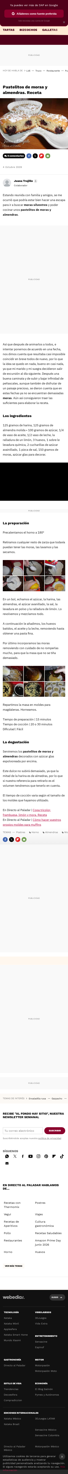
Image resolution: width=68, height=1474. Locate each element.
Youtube (30, 1156)
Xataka (8, 1318)
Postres (20, 832)
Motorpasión (42, 1365)
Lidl (28, 70)
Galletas (50, 30)
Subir (54, 1297)
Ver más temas (13, 1266)
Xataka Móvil (11, 1323)
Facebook (29, 155)
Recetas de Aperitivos (11, 1223)
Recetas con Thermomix (12, 1205)
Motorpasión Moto (46, 1371)
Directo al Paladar (14, 1365)
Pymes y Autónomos (47, 1394)
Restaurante (53, 70)
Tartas (8, 30)
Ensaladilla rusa (38, 1098)
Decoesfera (10, 1394)
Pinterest (46, 1156)
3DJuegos (40, 1318)
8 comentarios (15, 155)
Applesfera (10, 1329)
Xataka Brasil (11, 1424)
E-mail (47, 155)
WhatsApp (7, 1156)
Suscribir (55, 1130)
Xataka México (12, 1418)
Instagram (38, 1156)
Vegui (7, 1214)
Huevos (40, 1252)
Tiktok (62, 1156)
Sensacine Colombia (47, 1435)
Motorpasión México (47, 1446)
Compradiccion (13, 1400)
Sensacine (41, 1341)
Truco (38, 70)
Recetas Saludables (48, 1233)
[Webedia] (13, 1299)
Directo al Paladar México (14, 1448)
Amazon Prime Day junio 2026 (48, 1242)
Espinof (39, 1347)
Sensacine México (45, 1429)
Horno (35, 832)
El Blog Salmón (44, 1389)
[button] (25, 181)
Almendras (51, 832)
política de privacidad (49, 1138)
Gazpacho (57, 1098)
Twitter (35, 155)
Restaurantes (13, 1240)
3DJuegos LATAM (45, 1418)
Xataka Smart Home (16, 1334)
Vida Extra (41, 1323)
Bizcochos (28, 30)
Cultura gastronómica (44, 1223)
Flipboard (41, 155)
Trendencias (11, 1389)
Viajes (39, 1214)
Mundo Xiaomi (12, 1340)
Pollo (7, 1233)
